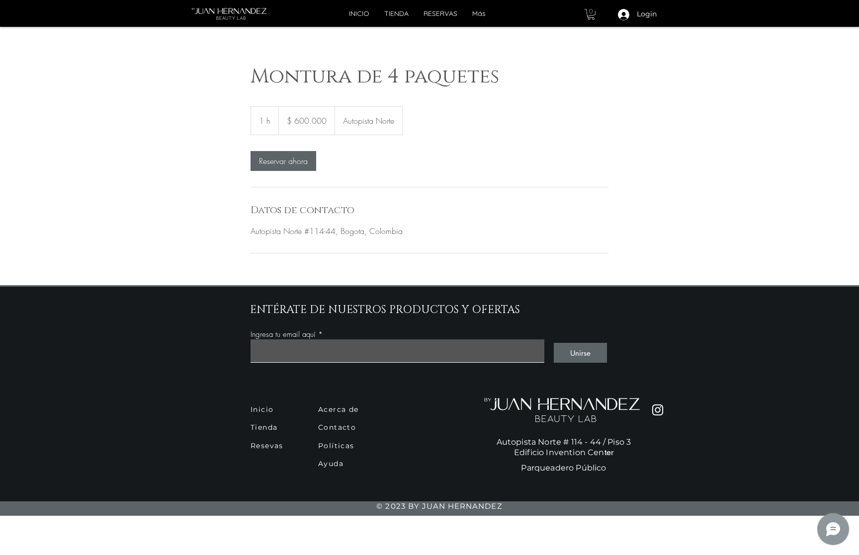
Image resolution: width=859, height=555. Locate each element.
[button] (591, 14)
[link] (283, 161)
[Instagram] (657, 409)
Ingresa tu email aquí (283, 334)
